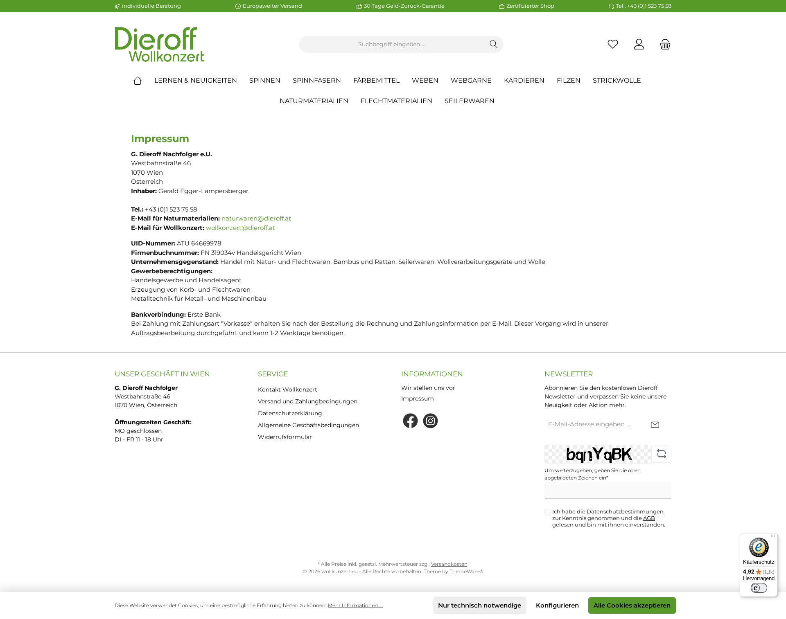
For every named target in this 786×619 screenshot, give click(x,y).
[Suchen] (494, 44)
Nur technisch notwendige (479, 605)
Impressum (417, 398)
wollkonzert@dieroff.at (240, 228)
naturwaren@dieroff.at (256, 218)
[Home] (143, 80)
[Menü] (773, 538)
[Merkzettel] (613, 44)
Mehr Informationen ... (355, 605)
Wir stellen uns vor (428, 388)
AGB (649, 518)
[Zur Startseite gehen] (160, 44)
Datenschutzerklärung (290, 413)
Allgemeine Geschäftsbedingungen (308, 425)
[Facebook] (410, 421)
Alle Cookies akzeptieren (632, 605)
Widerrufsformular (285, 437)
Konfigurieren (557, 605)
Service (273, 374)
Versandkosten (449, 564)
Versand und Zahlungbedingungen (307, 401)
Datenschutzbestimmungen (625, 511)
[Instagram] (430, 421)
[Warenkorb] (662, 44)
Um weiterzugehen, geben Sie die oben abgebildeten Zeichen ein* (592, 474)
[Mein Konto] (639, 44)
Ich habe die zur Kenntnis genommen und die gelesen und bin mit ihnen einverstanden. (608, 518)
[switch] (759, 588)
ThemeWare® (466, 571)
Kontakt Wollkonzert (287, 389)
